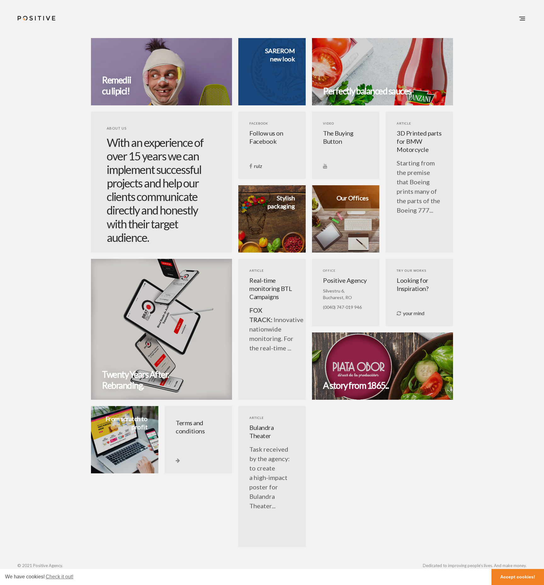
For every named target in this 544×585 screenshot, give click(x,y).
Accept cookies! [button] (517, 576)
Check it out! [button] (59, 576)
